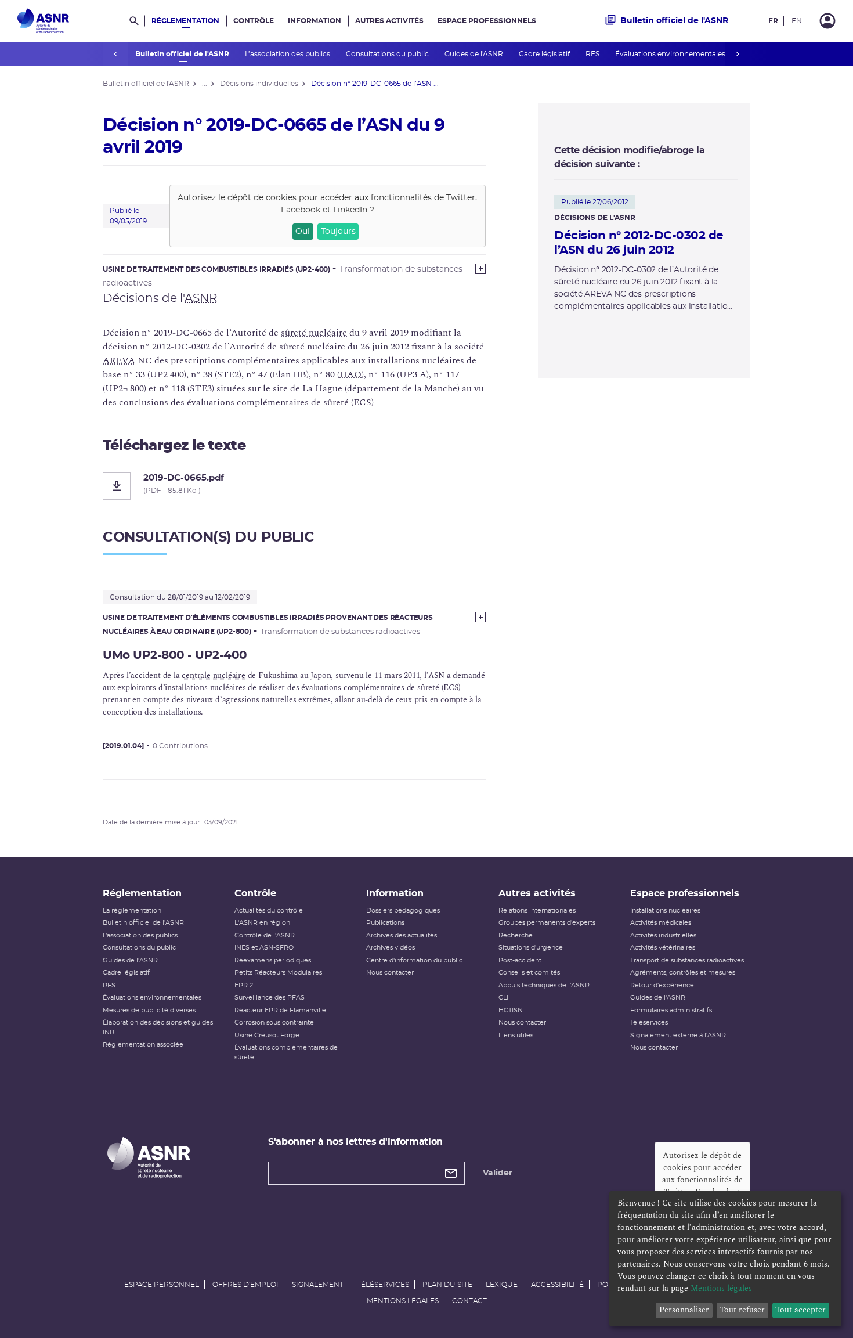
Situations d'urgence (530, 947)
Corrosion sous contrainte (274, 1022)
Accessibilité (557, 1284)
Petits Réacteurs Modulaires (278, 972)
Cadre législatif (545, 54)
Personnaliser (684, 1310)
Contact (469, 1300)
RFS (593, 54)
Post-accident (519, 960)
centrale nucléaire (213, 675)
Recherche (515, 935)
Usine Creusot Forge (266, 1035)
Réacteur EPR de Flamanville (280, 1010)
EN (796, 20)
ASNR (201, 298)
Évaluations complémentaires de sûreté (286, 1052)
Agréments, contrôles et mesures (682, 972)
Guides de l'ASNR (474, 54)
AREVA (119, 360)
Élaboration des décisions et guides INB (158, 1027)
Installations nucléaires (665, 910)
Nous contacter (390, 972)
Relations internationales (537, 910)
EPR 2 (243, 985)
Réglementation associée (143, 1044)
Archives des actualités (401, 935)
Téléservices (649, 1022)
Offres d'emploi (245, 1284)
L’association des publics (288, 54)
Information (314, 20)
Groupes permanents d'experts (546, 922)
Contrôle (253, 20)
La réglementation (132, 910)
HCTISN (510, 1010)
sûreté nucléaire (314, 333)
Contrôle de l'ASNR (264, 935)
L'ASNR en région (262, 922)
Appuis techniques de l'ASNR (544, 985)
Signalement (318, 1284)
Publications (385, 922)
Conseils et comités (529, 972)
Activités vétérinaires (662, 947)
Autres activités (389, 20)
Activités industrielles (663, 935)
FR (773, 20)
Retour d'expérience (662, 985)
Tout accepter (800, 1310)
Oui (302, 232)
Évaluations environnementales (671, 54)
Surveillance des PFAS (269, 997)
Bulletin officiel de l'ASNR (183, 54)
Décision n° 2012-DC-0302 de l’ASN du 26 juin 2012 (639, 243)
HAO (350, 374)
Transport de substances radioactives (687, 960)
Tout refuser (742, 1310)
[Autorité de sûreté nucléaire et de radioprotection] (43, 21)
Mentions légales (403, 1300)
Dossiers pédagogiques (403, 910)
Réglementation (185, 20)
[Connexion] (827, 21)
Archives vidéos (390, 947)
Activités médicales (660, 922)
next (737, 54)
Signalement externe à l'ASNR (678, 1035)
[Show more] (480, 269)
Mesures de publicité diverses (149, 1010)
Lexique (502, 1284)
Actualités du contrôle (268, 910)
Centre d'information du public (414, 960)
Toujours (338, 232)
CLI (503, 997)
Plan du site (447, 1284)
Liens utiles (515, 1035)
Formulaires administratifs (671, 1010)
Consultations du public (388, 54)
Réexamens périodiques (272, 960)
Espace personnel (161, 1284)
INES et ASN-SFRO (264, 947)
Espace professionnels (487, 20)
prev (115, 54)
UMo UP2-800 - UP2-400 (175, 655)
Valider (497, 1173)
